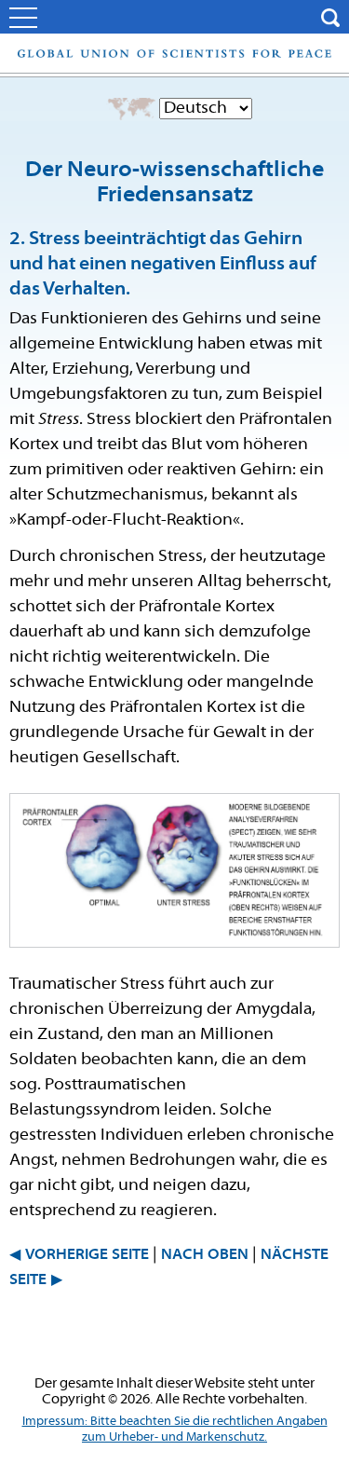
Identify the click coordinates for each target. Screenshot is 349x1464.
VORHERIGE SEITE (87, 1255)
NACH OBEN (204, 1255)
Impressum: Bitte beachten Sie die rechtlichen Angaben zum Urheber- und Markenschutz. (175, 1429)
